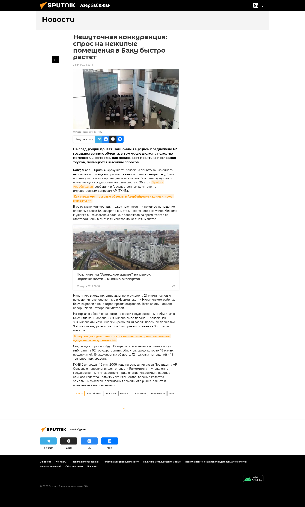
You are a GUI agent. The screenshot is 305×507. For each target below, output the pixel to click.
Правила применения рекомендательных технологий (216, 461)
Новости (79, 393)
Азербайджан (94, 393)
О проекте (46, 461)
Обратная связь (74, 466)
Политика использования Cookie (162, 461)
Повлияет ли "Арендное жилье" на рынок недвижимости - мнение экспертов (114, 276)
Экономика (110, 393)
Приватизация (139, 393)
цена (171, 393)
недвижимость (158, 393)
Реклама (92, 466)
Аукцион (124, 393)
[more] (173, 285)
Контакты (61, 461)
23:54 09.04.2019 (83, 64)
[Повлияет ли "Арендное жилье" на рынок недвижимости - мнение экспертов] (126, 247)
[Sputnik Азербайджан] (59, 9)
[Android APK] (253, 479)
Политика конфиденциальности (121, 461)
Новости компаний (50, 466)
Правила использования (84, 461)
